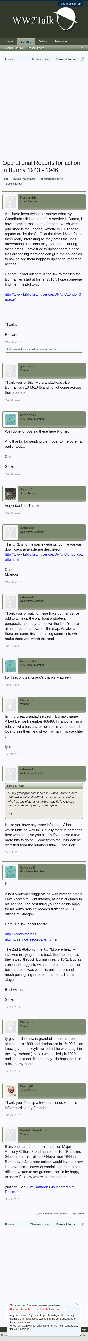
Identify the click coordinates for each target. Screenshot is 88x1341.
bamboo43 (42, 349)
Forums (26, 41)
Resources (61, 41)
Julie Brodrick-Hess (18, 349)
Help (83, 1329)
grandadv (27, 366)
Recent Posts (36, 47)
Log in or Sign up (71, 3)
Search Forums (13, 47)
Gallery (43, 41)
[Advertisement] (44, 111)
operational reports (52, 178)
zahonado (27, 597)
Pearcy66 (26, 1086)
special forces (14, 183)
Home (9, 41)
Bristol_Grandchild (34, 1130)
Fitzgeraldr (28, 197)
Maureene (27, 528)
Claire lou (27, 700)
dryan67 (26, 489)
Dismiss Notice (77, 1304)
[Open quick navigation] (82, 59)
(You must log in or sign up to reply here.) (61, 1213)
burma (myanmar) (24, 178)
